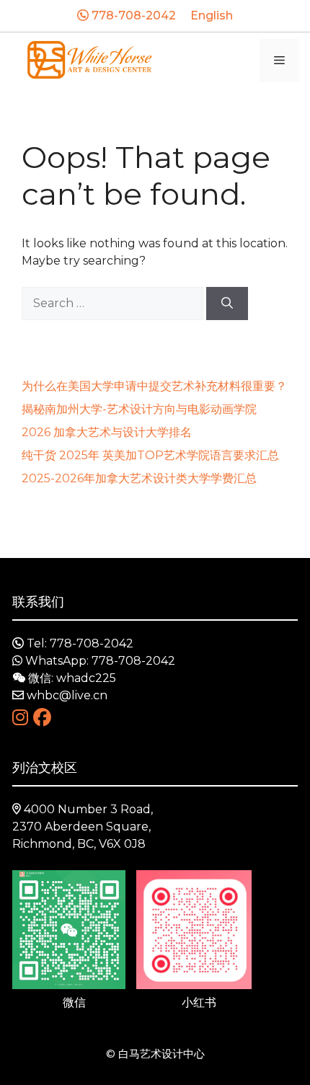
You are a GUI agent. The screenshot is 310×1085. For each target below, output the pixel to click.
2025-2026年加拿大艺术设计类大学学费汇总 (139, 478)
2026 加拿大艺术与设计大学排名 (107, 432)
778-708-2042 (132, 15)
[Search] (227, 303)
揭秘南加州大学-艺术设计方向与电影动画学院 (139, 409)
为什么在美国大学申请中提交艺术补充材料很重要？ (154, 386)
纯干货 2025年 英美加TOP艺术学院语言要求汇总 (150, 455)
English (211, 15)
